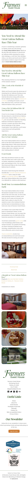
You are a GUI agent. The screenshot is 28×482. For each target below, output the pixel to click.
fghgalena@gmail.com (14, 389)
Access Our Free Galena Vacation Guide (14, 66)
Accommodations (14, 301)
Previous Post (14, 266)
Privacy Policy (14, 414)
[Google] (14, 392)
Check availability (7, 234)
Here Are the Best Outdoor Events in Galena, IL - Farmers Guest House (12, 281)
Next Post (14, 269)
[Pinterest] (17, 392)
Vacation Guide (14, 355)
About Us (14, 403)
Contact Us (14, 410)
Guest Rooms (14, 404)
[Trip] (20, 392)
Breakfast (14, 337)
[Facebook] (8, 392)
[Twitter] (11, 392)
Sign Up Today (14, 431)
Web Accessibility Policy (14, 412)
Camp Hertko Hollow (12, 176)
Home (14, 401)
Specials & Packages (14, 319)
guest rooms (19, 221)
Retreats (14, 408)
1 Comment (5, 13)
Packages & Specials (14, 406)
